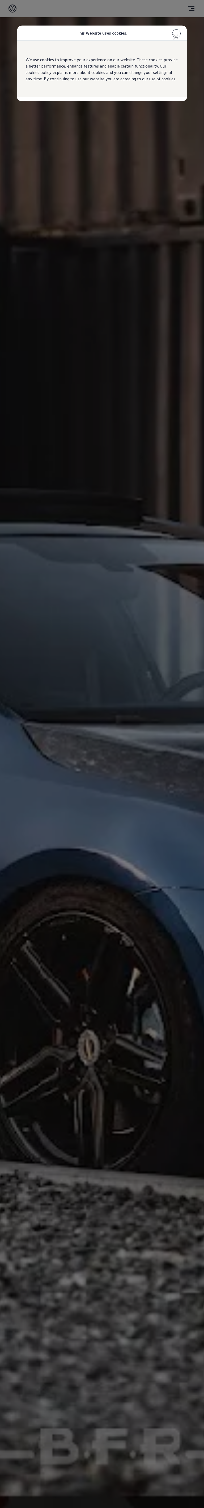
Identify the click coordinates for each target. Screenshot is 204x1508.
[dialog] (102, 754)
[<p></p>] (176, 33)
